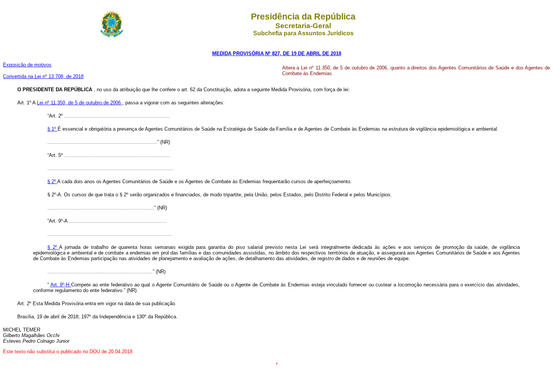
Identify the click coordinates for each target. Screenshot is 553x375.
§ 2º (52, 181)
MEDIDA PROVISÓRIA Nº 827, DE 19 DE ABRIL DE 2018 (276, 53)
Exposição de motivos (27, 65)
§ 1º (52, 129)
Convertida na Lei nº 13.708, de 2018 (43, 76)
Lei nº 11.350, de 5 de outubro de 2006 (79, 102)
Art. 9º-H (60, 285)
